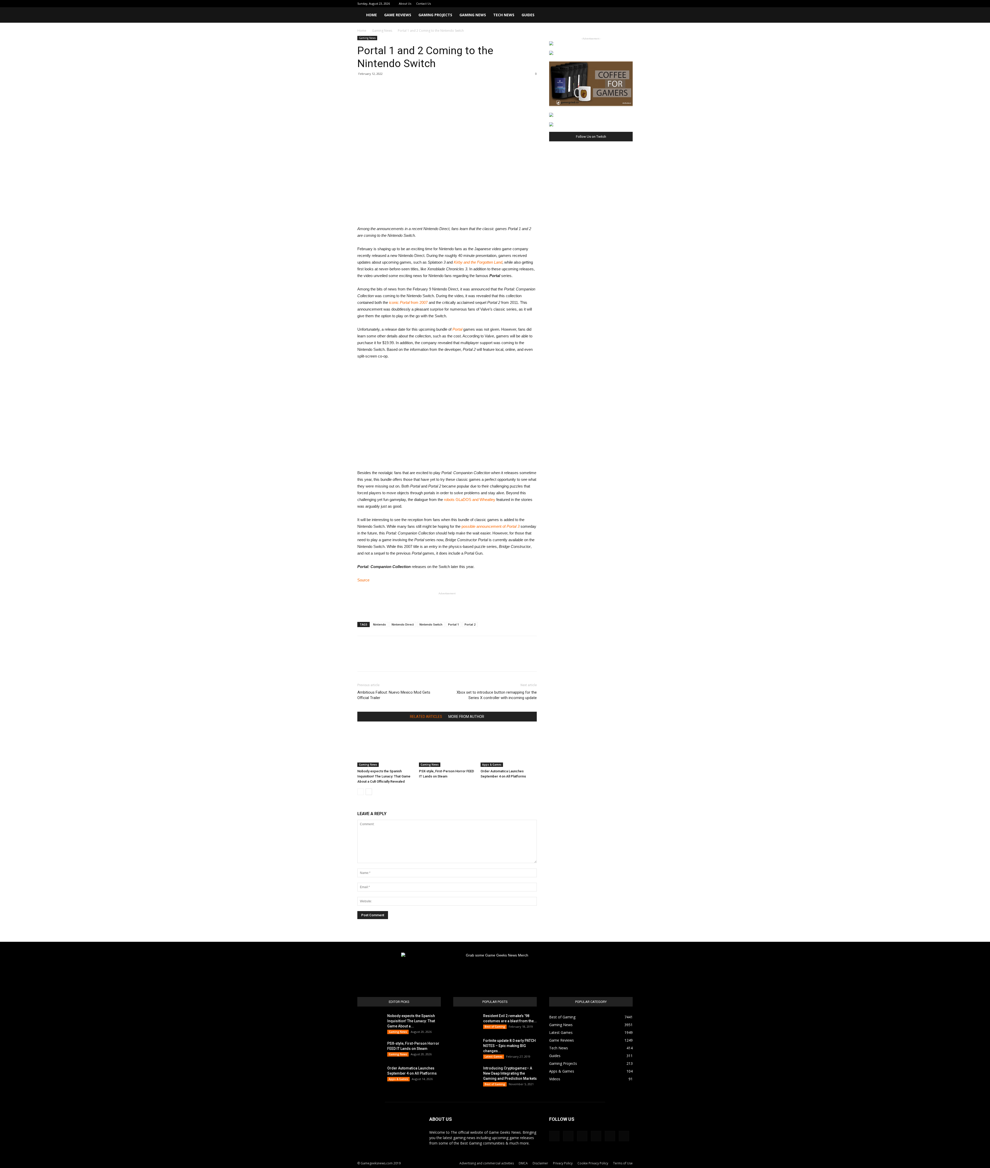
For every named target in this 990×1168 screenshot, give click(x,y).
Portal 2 (470, 624)
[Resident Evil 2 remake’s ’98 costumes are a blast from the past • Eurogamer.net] (466, 1022)
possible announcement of (490, 526)
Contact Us (423, 3)
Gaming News (472, 14)
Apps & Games (491, 764)
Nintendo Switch (430, 624)
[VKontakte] (620, 3)
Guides (528, 14)
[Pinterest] (603, 3)
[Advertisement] (447, 604)
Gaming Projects (435, 14)
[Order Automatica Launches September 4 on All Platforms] (509, 747)
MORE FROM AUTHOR (466, 716)
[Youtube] (629, 3)
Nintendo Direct (403, 624)
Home (371, 14)
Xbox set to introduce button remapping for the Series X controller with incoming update (497, 695)
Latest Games (493, 1056)
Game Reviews (397, 14)
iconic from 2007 (408, 302)
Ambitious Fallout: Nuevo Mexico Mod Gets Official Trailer (393, 695)
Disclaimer (540, 1163)
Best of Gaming (495, 1026)
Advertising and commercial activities (486, 1163)
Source (363, 580)
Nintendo (379, 624)
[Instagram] (595, 3)
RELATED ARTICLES (426, 716)
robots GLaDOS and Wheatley (469, 499)
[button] (626, 15)
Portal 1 (453, 624)
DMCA (523, 1163)
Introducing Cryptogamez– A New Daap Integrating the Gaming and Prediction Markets (510, 1073)
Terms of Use (623, 1163)
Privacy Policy (563, 1163)
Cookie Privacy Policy (593, 1163)
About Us (405, 3)
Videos (554, 1078)
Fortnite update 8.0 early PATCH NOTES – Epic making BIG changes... (509, 1046)
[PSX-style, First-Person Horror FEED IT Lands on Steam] (447, 747)
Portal (457, 329)
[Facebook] (586, 3)
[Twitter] (612, 3)
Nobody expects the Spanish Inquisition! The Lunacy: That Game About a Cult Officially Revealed (383, 776)
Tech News (503, 14)
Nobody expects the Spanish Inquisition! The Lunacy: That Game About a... (411, 1021)
